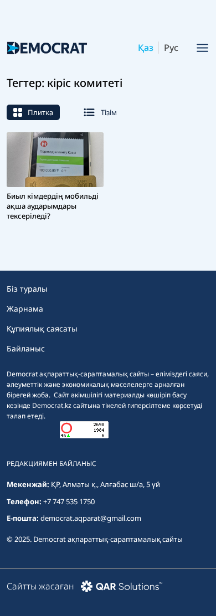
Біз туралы (27, 288)
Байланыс (26, 348)
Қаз (145, 48)
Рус (171, 48)
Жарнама (25, 308)
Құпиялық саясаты (42, 328)
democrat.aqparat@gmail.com (90, 518)
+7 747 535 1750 (69, 501)
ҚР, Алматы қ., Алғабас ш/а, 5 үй (105, 484)
